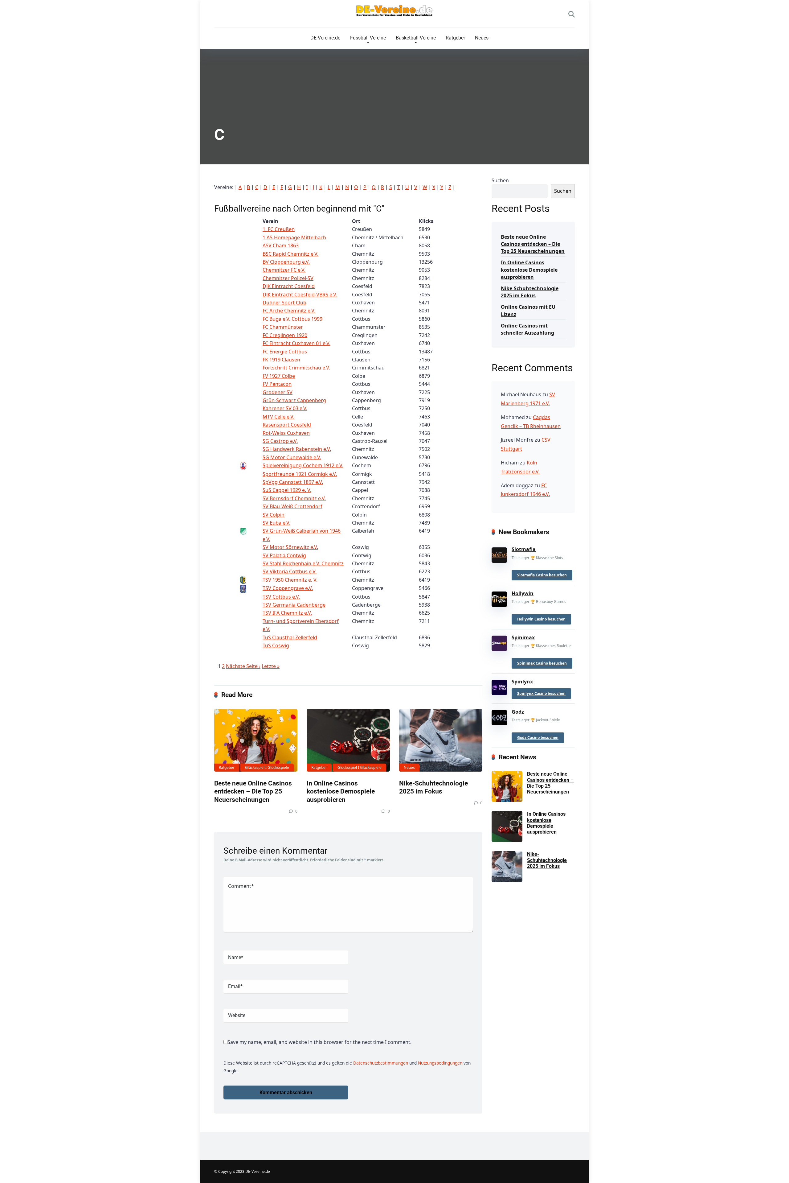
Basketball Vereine (416, 38)
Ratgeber (455, 38)
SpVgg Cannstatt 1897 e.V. (293, 482)
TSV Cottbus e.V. (281, 596)
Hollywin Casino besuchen (541, 619)
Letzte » (271, 666)
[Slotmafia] (499, 553)
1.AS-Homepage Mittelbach (294, 237)
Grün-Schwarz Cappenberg (294, 400)
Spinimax (523, 637)
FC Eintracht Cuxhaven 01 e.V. (296, 343)
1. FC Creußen (279, 229)
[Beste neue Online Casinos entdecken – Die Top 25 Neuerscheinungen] (255, 740)
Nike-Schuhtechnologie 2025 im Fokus (433, 787)
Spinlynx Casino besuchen (541, 693)
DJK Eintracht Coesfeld (289, 286)
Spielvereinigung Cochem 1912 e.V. (303, 465)
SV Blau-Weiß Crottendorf (292, 506)
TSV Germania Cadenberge (294, 604)
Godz (518, 711)
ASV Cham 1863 (281, 245)
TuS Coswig (276, 645)
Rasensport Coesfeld (287, 424)
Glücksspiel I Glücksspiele (267, 767)
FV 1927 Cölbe (279, 376)
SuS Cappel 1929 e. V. (287, 490)
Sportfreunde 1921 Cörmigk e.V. (300, 474)
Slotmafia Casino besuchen (542, 575)
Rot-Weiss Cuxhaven (286, 433)
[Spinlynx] (499, 685)
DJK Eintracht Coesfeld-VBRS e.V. (300, 294)
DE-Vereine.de (325, 38)
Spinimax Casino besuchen (542, 663)
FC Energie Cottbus (285, 351)
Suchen (500, 180)
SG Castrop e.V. (280, 441)
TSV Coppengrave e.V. (288, 588)
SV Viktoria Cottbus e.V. (290, 571)
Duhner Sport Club (284, 302)
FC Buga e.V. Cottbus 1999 (292, 318)
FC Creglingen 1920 (285, 335)
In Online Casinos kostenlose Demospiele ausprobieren (341, 791)
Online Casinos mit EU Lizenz (528, 310)
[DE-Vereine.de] (394, 12)
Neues (482, 38)
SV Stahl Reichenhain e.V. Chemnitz (303, 563)
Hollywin (522, 593)
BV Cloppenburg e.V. (286, 261)
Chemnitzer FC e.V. (284, 269)
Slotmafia (524, 549)
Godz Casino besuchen (537, 737)
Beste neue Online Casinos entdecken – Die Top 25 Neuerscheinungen (253, 791)
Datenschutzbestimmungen (380, 1063)
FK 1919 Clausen (281, 359)
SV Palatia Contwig (284, 555)
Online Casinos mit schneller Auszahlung (527, 329)
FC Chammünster (283, 327)
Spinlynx (522, 681)
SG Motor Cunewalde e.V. (292, 457)
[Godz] (499, 716)
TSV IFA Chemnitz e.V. (287, 612)
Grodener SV (277, 392)
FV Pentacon (277, 384)
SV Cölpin (273, 514)
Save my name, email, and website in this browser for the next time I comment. (319, 1042)
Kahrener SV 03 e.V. (285, 408)
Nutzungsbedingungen (440, 1063)
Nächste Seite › (243, 666)
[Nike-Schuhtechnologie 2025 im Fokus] (440, 740)
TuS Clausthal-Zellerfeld (290, 637)
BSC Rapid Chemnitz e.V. (290, 253)
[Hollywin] (499, 598)
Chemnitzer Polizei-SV (288, 278)
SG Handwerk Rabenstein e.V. (297, 449)
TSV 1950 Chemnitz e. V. (290, 579)
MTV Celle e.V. (278, 416)
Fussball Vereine (368, 38)
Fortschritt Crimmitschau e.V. (296, 367)
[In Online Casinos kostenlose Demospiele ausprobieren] (348, 740)
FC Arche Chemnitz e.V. (289, 310)
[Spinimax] (499, 642)
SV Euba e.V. (276, 522)
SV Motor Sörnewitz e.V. (290, 547)
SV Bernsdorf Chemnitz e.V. (294, 498)
